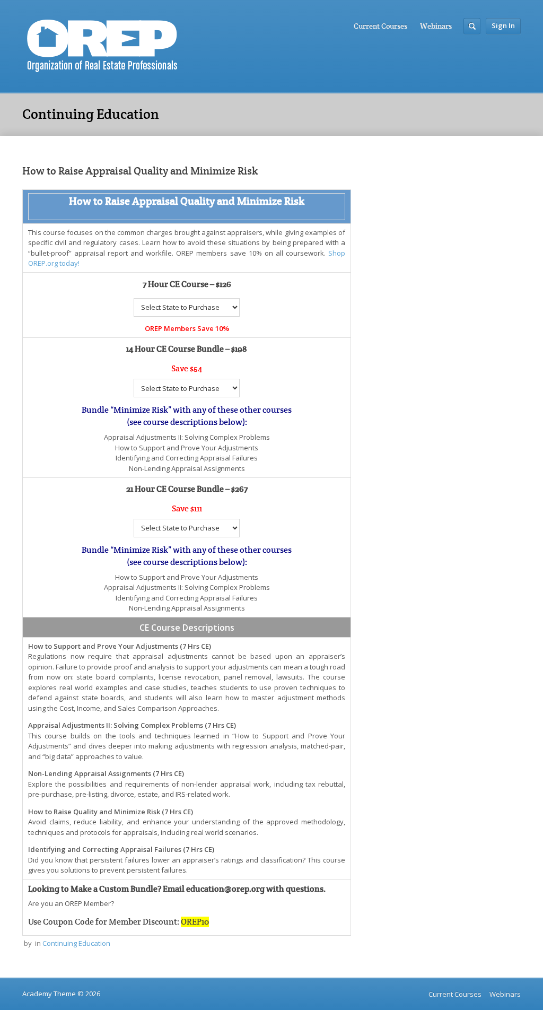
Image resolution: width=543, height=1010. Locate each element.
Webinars (436, 26)
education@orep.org (225, 889)
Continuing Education (76, 943)
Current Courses (380, 26)
